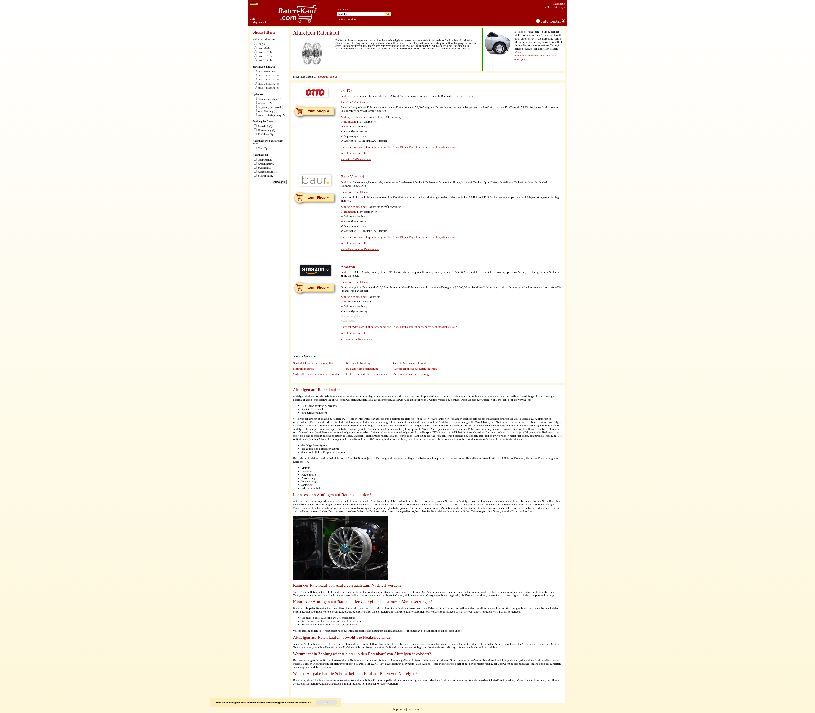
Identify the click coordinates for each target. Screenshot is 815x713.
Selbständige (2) (266, 176)
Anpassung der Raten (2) (270, 107)
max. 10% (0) (265, 52)
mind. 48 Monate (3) (268, 87)
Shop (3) (262, 148)
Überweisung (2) (266, 130)
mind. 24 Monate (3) (268, 79)
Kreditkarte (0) (265, 134)
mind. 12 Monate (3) (268, 75)
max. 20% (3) (265, 60)
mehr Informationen (352, 153)
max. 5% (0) (264, 48)
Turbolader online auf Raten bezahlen (415, 368)
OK (326, 702)
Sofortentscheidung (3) (269, 99)
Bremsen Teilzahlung (358, 363)
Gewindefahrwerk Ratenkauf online (313, 363)
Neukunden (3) (265, 159)
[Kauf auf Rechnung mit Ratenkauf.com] (297, 21)
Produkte (323, 76)
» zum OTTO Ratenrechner (356, 159)
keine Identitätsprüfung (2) (271, 115)
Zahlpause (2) (265, 103)
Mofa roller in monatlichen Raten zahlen (316, 374)
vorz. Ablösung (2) (267, 111)
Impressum (399, 709)
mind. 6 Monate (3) (267, 71)
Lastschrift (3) (265, 126)
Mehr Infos (305, 702)
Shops (333, 76)
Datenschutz (415, 709)
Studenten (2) (264, 168)
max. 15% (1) (265, 56)
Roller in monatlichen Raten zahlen (366, 374)
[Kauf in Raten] (254, 4)
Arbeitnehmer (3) (266, 163)
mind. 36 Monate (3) (268, 83)
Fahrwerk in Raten (303, 368)
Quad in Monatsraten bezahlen (411, 363)
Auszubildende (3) (267, 172)
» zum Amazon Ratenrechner (357, 339)
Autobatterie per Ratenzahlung (411, 374)
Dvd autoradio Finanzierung (362, 368)
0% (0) (261, 44)
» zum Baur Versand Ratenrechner (360, 249)
